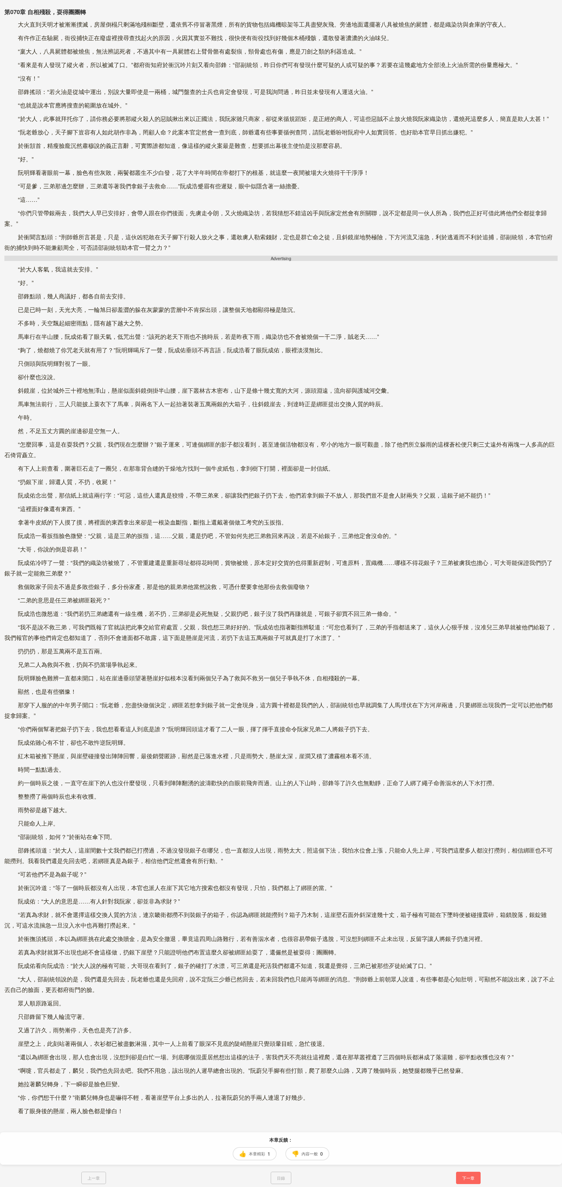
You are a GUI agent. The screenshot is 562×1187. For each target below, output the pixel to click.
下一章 (468, 1178)
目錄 (281, 1178)
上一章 (94, 1178)
